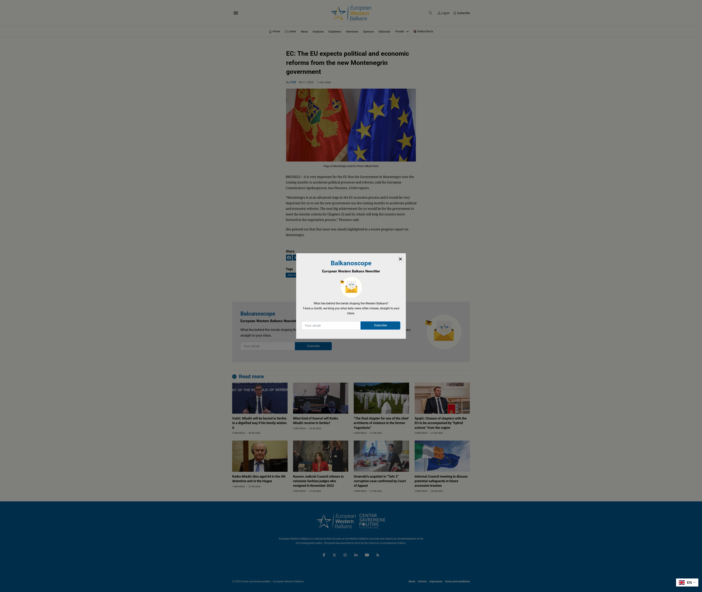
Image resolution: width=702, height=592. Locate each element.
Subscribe (380, 325)
